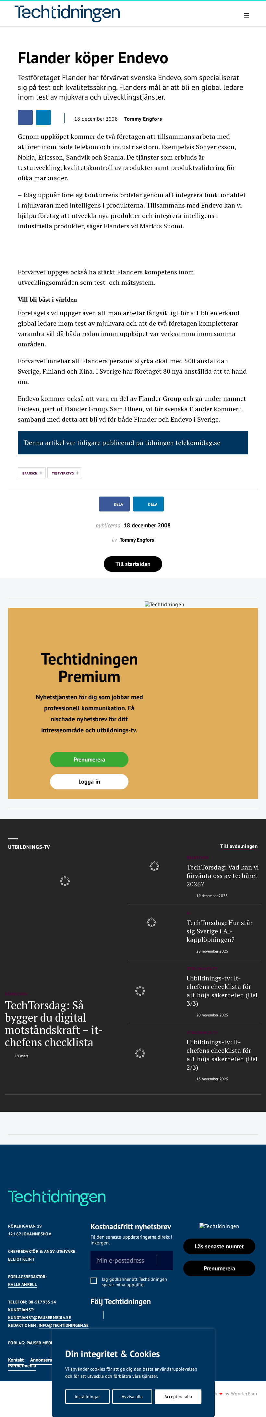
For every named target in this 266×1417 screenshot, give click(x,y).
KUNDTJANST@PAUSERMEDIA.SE (39, 1317)
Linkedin (113, 1315)
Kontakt (16, 1360)
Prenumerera (89, 759)
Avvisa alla (132, 1396)
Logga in (89, 781)
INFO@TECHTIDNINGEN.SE (64, 1325)
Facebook (95, 1315)
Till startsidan (133, 564)
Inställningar (87, 1396)
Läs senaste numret (219, 1246)
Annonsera (41, 1360)
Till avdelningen (239, 846)
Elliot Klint (21, 1259)
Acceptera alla (178, 1396)
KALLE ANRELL (22, 1284)
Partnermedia (22, 1366)
